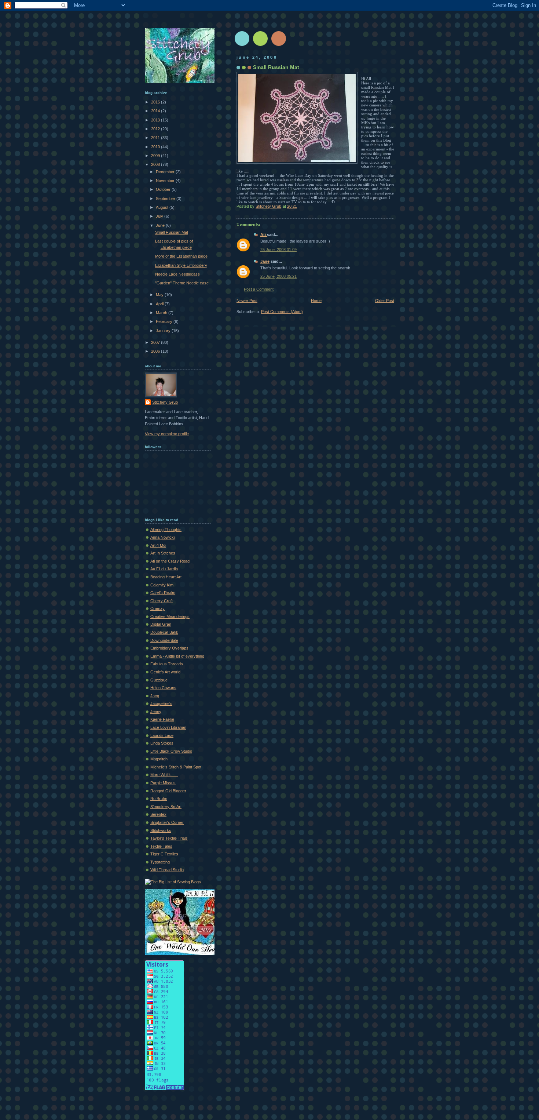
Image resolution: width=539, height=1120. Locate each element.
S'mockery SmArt (166, 806)
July (160, 216)
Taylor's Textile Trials (169, 838)
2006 (156, 351)
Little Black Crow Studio (171, 751)
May (160, 294)
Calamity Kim (161, 585)
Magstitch (159, 759)
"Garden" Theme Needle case (182, 283)
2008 (156, 164)
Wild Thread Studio (167, 870)
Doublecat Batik (164, 632)
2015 (156, 102)
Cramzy (157, 608)
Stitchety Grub (165, 402)
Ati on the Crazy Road (170, 561)
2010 (156, 147)
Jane (265, 261)
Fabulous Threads (166, 664)
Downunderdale (164, 640)
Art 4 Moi (158, 545)
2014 (156, 111)
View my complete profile (167, 434)
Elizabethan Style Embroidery (181, 265)
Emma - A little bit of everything (177, 656)
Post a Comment (259, 289)
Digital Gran (160, 624)
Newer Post (246, 300)
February (164, 321)
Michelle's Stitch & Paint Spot (175, 767)
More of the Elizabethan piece (181, 256)
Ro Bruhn (158, 798)
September (166, 198)
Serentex (158, 814)
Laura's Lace (161, 735)
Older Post (384, 300)
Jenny (155, 711)
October (164, 189)
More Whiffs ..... (164, 774)
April (160, 304)
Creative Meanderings (170, 616)
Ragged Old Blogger (168, 791)
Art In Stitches (162, 553)
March (162, 312)
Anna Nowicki (162, 537)
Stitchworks (160, 830)
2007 (156, 342)
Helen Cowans (163, 688)
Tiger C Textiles (164, 854)
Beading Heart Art (166, 577)
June (161, 225)
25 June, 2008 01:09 (278, 249)
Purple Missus (163, 783)
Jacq (154, 696)
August (162, 207)
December (166, 172)
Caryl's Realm (162, 592)
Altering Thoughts (166, 529)
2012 (156, 129)
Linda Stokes (161, 743)
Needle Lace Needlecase (177, 274)
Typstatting (160, 862)
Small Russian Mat (171, 232)
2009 (156, 155)
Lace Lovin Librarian (168, 727)
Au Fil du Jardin (164, 569)
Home (316, 300)
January (164, 330)
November (166, 180)
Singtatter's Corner (167, 822)
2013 (156, 120)
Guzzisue (159, 680)
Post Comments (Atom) (282, 311)
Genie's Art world (165, 672)
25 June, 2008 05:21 (278, 276)
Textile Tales (161, 846)
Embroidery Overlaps (169, 648)
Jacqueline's (161, 703)
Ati (263, 234)
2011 (156, 137)
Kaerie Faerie (162, 719)
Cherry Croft (161, 601)
